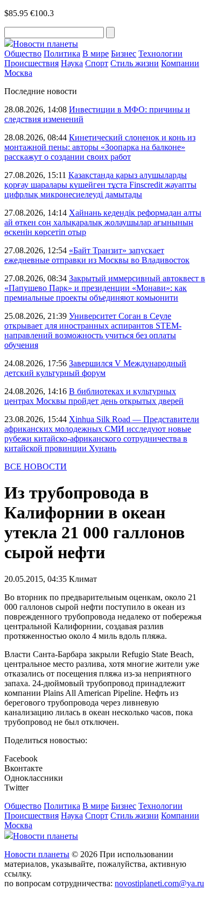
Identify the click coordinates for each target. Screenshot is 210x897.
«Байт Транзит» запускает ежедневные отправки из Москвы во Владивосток (97, 255)
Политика (62, 53)
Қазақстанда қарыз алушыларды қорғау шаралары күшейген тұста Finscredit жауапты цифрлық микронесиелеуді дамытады (100, 184)
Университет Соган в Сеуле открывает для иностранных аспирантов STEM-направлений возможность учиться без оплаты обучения (92, 330)
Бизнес (123, 53)
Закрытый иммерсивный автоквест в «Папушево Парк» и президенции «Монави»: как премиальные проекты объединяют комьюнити (104, 288)
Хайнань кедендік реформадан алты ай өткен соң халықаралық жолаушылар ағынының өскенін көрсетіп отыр (102, 222)
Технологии (160, 53)
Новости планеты (36, 854)
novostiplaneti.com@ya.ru (159, 883)
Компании (180, 63)
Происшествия (31, 63)
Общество (22, 53)
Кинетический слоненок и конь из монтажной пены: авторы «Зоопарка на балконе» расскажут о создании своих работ (99, 147)
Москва (18, 72)
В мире (95, 53)
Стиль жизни (134, 63)
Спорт (96, 63)
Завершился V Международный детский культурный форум (95, 368)
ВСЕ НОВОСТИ (35, 466)
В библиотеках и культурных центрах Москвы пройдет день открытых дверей (94, 396)
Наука (72, 63)
